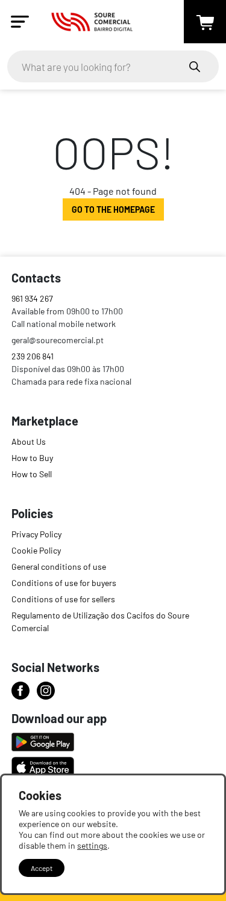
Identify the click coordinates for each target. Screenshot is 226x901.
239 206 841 (32, 356)
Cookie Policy (36, 550)
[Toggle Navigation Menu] (20, 22)
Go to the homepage (113, 209)
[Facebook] (20, 691)
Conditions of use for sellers (63, 599)
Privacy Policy (36, 534)
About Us (28, 441)
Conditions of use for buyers (63, 583)
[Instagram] (46, 691)
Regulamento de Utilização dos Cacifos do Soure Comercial (100, 621)
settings (92, 845)
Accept (41, 868)
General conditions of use (58, 566)
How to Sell (31, 474)
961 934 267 (32, 298)
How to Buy (32, 458)
